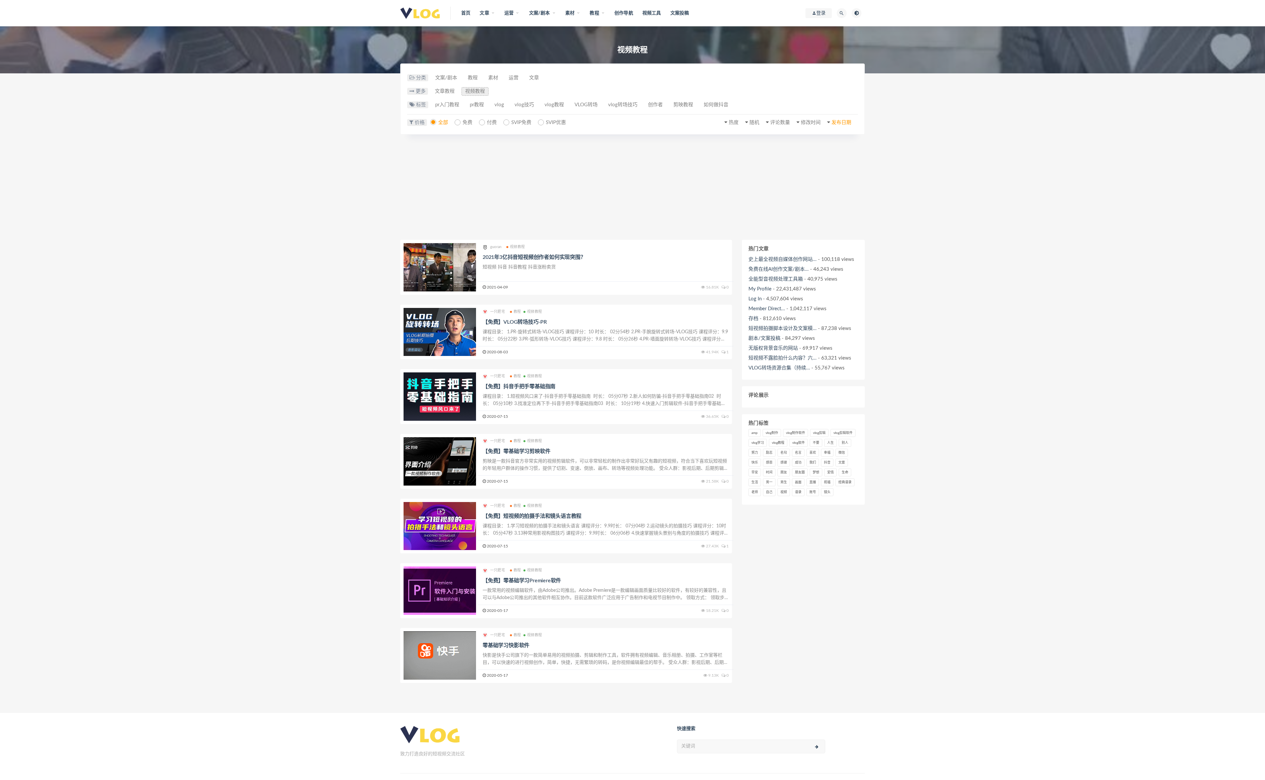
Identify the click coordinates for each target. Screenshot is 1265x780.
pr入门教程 (447, 104)
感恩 (769, 462)
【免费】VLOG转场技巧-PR (515, 322)
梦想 (816, 472)
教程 (473, 77)
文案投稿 (679, 13)
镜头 (827, 492)
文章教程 (445, 91)
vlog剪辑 (819, 433)
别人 (845, 442)
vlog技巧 (524, 104)
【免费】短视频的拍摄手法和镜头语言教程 (532, 516)
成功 (798, 462)
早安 (754, 472)
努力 (754, 452)
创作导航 (623, 13)
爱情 (830, 472)
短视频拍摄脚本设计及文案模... (782, 328)
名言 (798, 452)
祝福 (827, 482)
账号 (812, 492)
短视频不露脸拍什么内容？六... (782, 358)
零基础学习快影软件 (506, 645)
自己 (769, 492)
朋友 (783, 472)
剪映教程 (683, 104)
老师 (754, 492)
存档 (753, 318)
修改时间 (811, 122)
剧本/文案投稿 (764, 338)
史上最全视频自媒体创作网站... (782, 259)
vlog (499, 104)
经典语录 (845, 482)
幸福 (827, 452)
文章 (534, 77)
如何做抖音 (716, 104)
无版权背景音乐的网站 (773, 348)
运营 (514, 77)
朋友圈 (800, 472)
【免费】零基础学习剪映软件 (516, 451)
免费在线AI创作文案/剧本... (778, 269)
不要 (816, 442)
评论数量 (780, 122)
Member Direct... (766, 308)
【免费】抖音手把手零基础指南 (519, 386)
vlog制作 (772, 433)
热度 (734, 122)
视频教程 (475, 91)
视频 (783, 492)
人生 (830, 442)
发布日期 (841, 122)
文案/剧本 (446, 77)
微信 (841, 452)
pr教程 (477, 104)
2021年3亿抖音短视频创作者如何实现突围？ (534, 257)
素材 (493, 77)
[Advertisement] (632, 190)
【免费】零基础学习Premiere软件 (522, 580)
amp (754, 433)
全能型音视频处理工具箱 (775, 279)
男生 (783, 482)
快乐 (754, 462)
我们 (812, 462)
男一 (769, 482)
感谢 (783, 462)
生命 (845, 472)
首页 (465, 13)
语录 (798, 492)
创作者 (655, 104)
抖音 (827, 462)
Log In (755, 298)
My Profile (760, 289)
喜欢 (812, 452)
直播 (812, 482)
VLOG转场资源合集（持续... (779, 367)
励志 (769, 452)
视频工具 (651, 13)
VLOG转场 (586, 104)
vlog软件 (798, 442)
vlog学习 (757, 442)
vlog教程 (554, 104)
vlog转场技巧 (622, 104)
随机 (754, 122)
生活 (754, 482)
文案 (841, 462)
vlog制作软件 (795, 433)
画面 (798, 482)
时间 (769, 472)
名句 (783, 452)
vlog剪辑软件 (843, 433)
